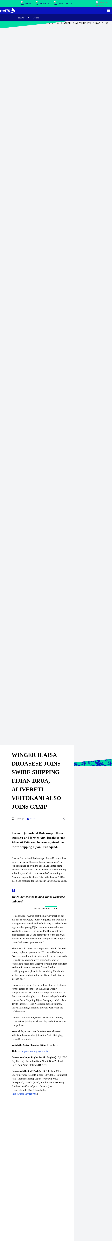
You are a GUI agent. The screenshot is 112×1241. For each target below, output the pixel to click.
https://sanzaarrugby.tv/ (25, 1093)
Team (36, 17)
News (21, 17)
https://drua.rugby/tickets (35, 1051)
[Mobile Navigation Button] (108, 10)
